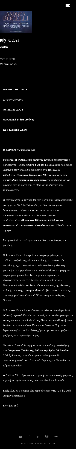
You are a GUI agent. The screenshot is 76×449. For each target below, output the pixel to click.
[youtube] (20, 438)
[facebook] (29, 437)
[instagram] (47, 437)
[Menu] (67, 5)
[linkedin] (38, 437)
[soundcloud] (56, 437)
